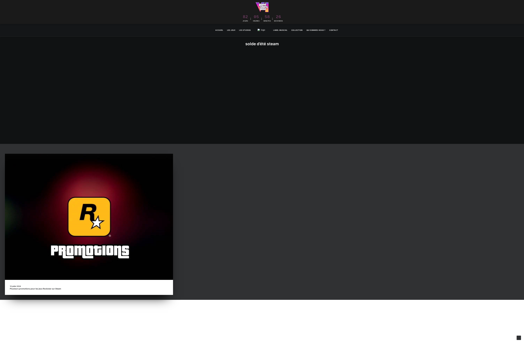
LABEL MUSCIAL (280, 30)
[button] (518, 30)
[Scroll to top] (519, 337)
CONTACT (333, 30)
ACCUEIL (219, 30)
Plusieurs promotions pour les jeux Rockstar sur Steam (35, 289)
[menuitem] (219, 30)
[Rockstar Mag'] (262, 30)
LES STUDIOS (245, 30)
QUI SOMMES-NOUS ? (315, 30)
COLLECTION (297, 30)
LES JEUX (231, 30)
